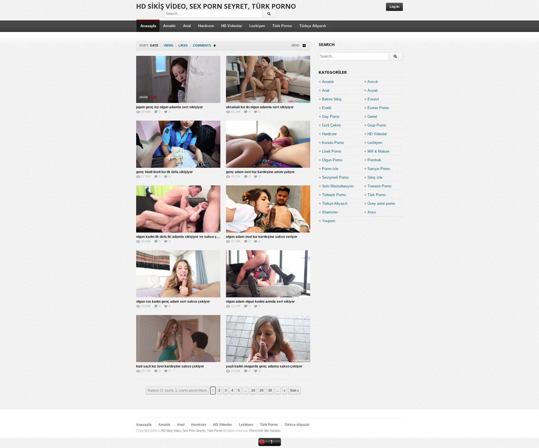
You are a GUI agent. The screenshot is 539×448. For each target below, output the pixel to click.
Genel (372, 116)
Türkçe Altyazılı (312, 26)
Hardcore (206, 26)
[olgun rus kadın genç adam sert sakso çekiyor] (178, 273)
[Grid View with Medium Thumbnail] (304, 46)
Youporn (328, 221)
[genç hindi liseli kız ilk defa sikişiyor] (178, 144)
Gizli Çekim (331, 125)
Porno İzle (256, 430)
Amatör (169, 26)
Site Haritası (272, 430)
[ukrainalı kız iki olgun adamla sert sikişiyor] (268, 79)
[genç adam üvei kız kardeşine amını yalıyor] (268, 144)
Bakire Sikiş (332, 99)
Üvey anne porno (381, 203)
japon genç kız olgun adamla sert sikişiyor (169, 107)
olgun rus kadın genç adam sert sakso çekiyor (173, 302)
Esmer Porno (378, 108)
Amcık (372, 82)
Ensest (373, 99)
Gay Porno (330, 116)
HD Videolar (231, 26)
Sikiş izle (374, 177)
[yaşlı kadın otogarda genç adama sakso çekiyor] (268, 338)
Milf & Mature (378, 151)
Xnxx (371, 212)
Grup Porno (376, 125)
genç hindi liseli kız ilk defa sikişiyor (164, 172)
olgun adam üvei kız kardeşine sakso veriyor (261, 237)
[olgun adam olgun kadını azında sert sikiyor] (268, 273)
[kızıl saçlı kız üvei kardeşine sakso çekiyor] (178, 338)
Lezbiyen (257, 26)
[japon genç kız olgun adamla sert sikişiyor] (178, 79)
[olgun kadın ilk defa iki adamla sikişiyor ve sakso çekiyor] (178, 209)
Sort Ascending (214, 46)
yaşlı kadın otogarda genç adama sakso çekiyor (264, 366)
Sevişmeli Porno (335, 177)
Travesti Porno (379, 186)
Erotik (327, 108)
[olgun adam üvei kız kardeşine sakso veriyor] (268, 209)
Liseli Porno (331, 151)
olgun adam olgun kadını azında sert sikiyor (260, 302)
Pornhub (374, 160)
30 (270, 390)
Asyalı (372, 90)
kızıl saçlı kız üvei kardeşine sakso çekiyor (170, 366)
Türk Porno (282, 26)
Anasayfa (148, 26)
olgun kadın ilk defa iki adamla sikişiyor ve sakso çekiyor (181, 237)
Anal (187, 26)
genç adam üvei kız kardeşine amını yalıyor (260, 172)
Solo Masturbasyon (337, 186)
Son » (294, 390)
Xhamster (330, 212)
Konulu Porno (333, 143)
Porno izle (330, 169)
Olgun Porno (332, 160)
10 (253, 390)
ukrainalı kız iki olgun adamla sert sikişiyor (260, 107)
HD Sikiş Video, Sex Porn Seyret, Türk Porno (216, 6)
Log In (394, 7)
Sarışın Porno (378, 169)
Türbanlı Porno (334, 195)
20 (262, 390)
